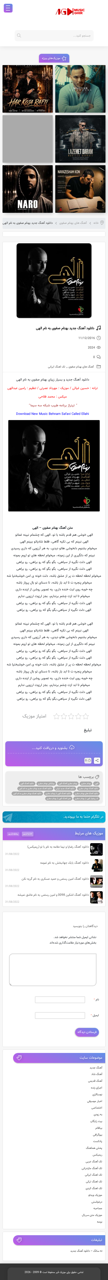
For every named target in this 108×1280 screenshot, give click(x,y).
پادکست (97, 1141)
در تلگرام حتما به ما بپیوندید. (83, 817)
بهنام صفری (86, 783)
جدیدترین (27, 834)
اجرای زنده (96, 1088)
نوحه (99, 1222)
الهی (96, 783)
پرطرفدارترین (13, 833)
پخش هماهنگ (94, 1148)
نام (96, 1000)
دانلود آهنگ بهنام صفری (88, 788)
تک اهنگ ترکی (94, 1182)
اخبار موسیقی (94, 1101)
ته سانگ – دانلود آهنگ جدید (86, 1251)
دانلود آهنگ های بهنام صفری (86, 793)
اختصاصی (96, 1108)
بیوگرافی (97, 1135)
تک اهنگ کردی (94, 1188)
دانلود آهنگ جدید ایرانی (65, 788)
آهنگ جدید (96, 1068)
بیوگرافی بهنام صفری (46, 783)
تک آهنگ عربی (94, 1162)
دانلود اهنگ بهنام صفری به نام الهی (27, 793)
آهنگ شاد (96, 1074)
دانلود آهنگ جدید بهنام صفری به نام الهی (35, 788)
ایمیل (95, 1015)
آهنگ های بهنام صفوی (73, 223)
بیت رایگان (96, 1121)
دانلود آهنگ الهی (27, 783)
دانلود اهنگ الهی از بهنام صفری (58, 793)
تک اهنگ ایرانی (56, 367)
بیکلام (98, 1128)
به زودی (98, 1115)
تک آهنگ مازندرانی (92, 1168)
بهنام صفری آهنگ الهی (68, 783)
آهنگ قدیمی (95, 1081)
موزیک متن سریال (92, 1215)
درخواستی (96, 1202)
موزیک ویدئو (95, 1195)
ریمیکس (97, 1155)
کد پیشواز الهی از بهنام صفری (86, 798)
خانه (96, 223)
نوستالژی (97, 1094)
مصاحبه (97, 1208)
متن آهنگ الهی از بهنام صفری (59, 798)
